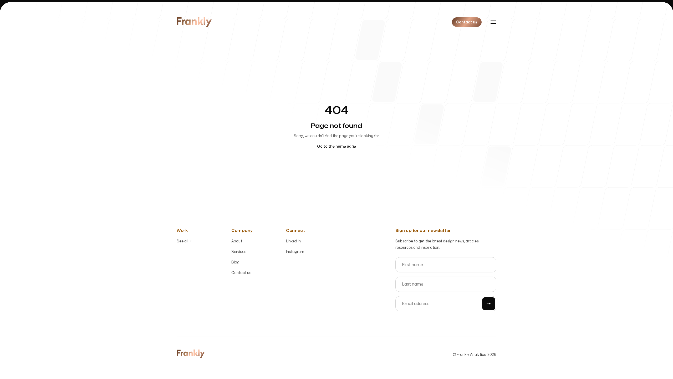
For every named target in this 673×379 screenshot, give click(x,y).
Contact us (241, 273)
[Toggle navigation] (493, 22)
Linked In (293, 241)
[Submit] (488, 303)
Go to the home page (336, 146)
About (236, 241)
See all (184, 241)
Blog (235, 262)
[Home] (194, 22)
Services (238, 251)
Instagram (295, 251)
